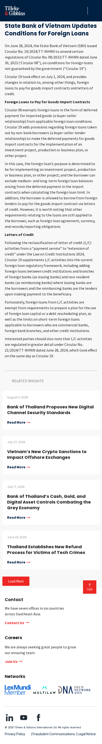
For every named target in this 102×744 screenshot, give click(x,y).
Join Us (11, 661)
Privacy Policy (15, 734)
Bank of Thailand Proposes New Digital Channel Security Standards (50, 410)
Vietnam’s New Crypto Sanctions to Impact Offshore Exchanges (47, 454)
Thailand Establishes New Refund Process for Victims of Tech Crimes (46, 549)
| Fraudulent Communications (53, 734)
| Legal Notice (86, 734)
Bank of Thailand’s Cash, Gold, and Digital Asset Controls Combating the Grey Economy (49, 502)
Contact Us (14, 622)
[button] (83, 11)
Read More (16, 422)
